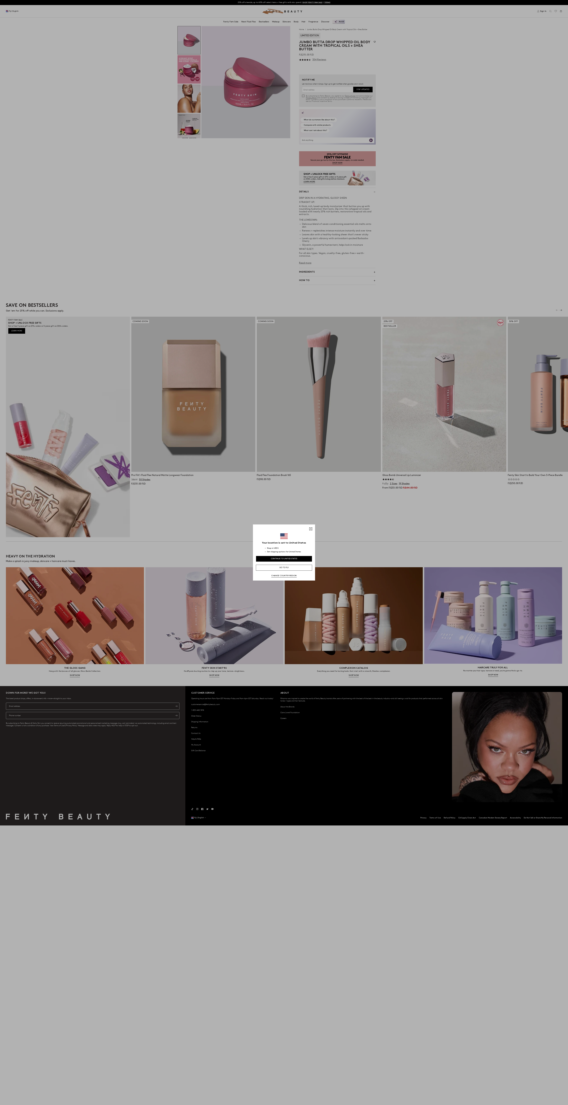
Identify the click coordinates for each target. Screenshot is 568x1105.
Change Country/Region (284, 576)
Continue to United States (284, 559)
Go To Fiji (284, 567)
